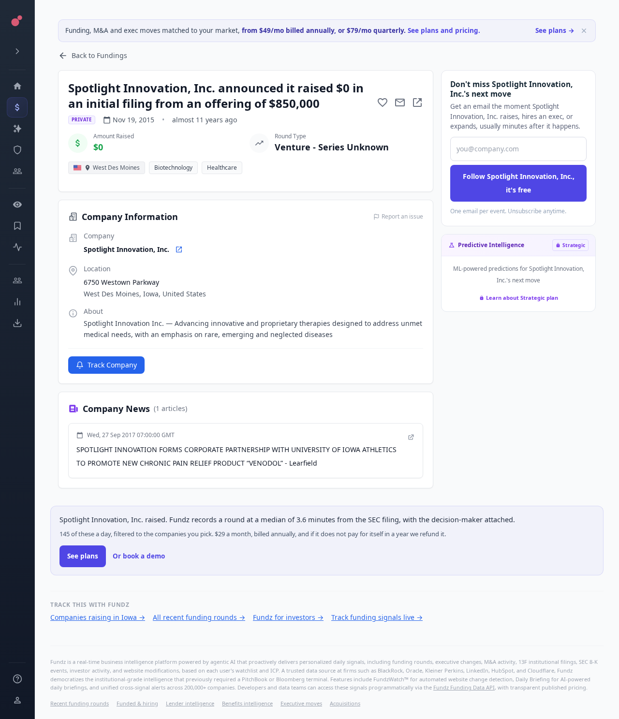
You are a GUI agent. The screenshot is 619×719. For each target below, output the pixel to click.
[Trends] (17, 302)
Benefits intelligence (247, 703)
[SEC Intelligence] (17, 150)
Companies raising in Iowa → (97, 617)
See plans (82, 556)
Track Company (112, 364)
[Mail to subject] (400, 102)
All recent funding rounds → (199, 617)
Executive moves (301, 703)
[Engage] (17, 280)
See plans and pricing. (444, 30)
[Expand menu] (17, 51)
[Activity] (17, 247)
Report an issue (402, 216)
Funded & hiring (137, 703)
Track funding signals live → (377, 617)
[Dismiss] (584, 30)
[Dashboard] (17, 86)
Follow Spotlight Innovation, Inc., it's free (519, 183)
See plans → (555, 30)
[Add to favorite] (382, 102)
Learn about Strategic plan (522, 297)
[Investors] (17, 171)
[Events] (17, 107)
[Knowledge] (17, 679)
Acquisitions (345, 703)
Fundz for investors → (288, 617)
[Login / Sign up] (17, 700)
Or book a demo (139, 556)
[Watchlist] (17, 204)
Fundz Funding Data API (464, 687)
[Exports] (17, 323)
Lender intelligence (190, 703)
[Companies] (17, 128)
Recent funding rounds (79, 703)
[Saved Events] (17, 226)
